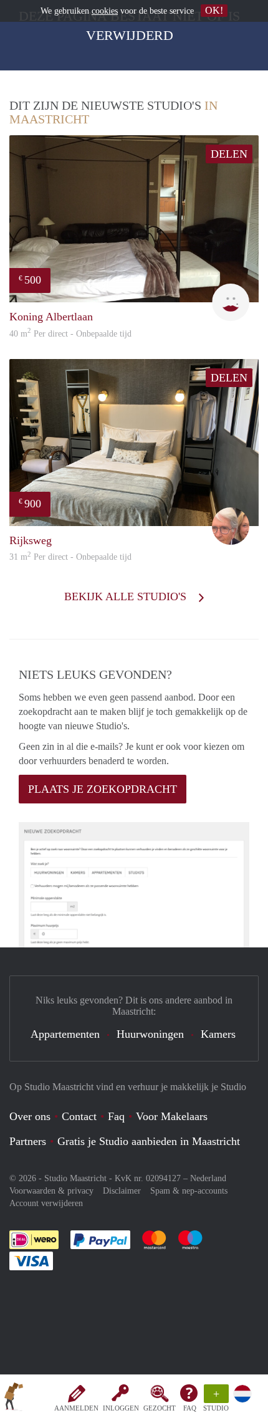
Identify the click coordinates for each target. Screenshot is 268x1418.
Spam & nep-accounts (188, 1190)
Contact (79, 1116)
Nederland (208, 1178)
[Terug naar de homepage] (13, 1398)
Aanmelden (76, 1408)
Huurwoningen (150, 1034)
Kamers (218, 1034)
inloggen (121, 1408)
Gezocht (159, 1408)
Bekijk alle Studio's (126, 596)
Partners (27, 1141)
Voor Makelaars (172, 1116)
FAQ (189, 1408)
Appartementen (65, 1034)
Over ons (29, 1116)
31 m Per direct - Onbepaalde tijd (70, 557)
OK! (214, 10)
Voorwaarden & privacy (51, 1190)
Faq (116, 1116)
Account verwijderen (46, 1203)
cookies (105, 11)
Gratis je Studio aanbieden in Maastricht (148, 1141)
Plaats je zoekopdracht (102, 789)
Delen (229, 154)
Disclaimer (122, 1190)
